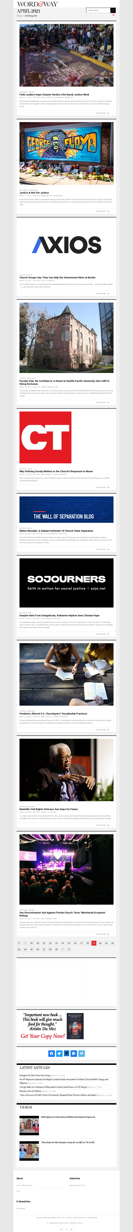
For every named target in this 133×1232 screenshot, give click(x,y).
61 (106, 943)
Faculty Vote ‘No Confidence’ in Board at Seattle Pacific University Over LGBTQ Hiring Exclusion (64, 382)
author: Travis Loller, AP (44, 812)
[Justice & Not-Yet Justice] (66, 153)
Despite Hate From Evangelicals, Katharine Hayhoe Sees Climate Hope (59, 615)
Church (22, 378)
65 (32, 949)
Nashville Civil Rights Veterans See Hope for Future (48, 809)
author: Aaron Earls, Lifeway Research (50, 717)
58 (88, 943)
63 (19, 949)
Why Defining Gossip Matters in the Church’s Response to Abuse (56, 471)
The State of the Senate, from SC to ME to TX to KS (67, 1142)
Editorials (24, 190)
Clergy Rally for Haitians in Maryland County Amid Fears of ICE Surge (53, 1087)
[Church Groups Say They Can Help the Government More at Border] (66, 245)
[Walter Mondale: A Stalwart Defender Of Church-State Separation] (66, 509)
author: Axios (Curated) (44, 280)
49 (32, 943)
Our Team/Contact (24, 1185)
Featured (23, 92)
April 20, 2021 (25, 280)
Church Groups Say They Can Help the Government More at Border (57, 277)
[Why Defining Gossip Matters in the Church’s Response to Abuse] (66, 437)
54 (63, 943)
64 (25, 949)
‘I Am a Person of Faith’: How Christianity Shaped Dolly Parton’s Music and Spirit (58, 1095)
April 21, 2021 (25, 97)
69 (56, 949)
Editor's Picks (25, 275)
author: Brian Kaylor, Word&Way (48, 196)
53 (56, 943)
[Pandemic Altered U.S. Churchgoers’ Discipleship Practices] (66, 674)
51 (44, 943)
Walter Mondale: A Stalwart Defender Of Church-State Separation (56, 530)
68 (50, 949)
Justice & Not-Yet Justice (34, 192)
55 (69, 943)
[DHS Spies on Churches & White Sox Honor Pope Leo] (29, 1134)
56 (75, 943)
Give (18, 1191)
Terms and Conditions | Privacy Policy (66, 1223)
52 (50, 943)
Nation (31, 92)
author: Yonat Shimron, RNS (45, 387)
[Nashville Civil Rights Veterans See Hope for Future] (66, 770)
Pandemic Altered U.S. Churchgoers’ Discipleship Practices (53, 713)
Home (19, 16)
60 (100, 943)
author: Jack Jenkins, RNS (45, 919)
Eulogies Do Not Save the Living (34, 1075)
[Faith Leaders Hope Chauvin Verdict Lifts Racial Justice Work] (66, 55)
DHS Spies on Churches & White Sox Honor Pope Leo (68, 1117)
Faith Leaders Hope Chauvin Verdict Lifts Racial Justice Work (54, 94)
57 (81, 943)
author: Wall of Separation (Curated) (50, 534)
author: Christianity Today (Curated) (50, 474)
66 (38, 949)
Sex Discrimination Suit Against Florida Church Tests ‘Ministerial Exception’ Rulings (62, 914)
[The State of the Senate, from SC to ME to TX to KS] (29, 1159)
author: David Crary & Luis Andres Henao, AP (53, 97)
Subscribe (20, 1208)
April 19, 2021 (25, 919)
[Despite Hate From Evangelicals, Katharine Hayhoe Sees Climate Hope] (66, 583)
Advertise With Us (77, 1185)
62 (113, 943)
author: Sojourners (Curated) (47, 618)
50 (38, 943)
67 (44, 949)
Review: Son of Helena (30, 1091)
